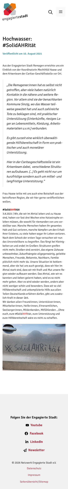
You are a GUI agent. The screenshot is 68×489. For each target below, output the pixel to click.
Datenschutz (34, 468)
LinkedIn (36, 442)
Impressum (34, 475)
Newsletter (36, 450)
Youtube (36, 425)
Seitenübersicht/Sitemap (34, 481)
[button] (52, 12)
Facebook (36, 433)
